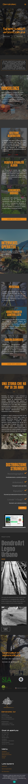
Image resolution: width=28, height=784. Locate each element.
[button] (25, 4)
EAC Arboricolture (5, 771)
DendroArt (4, 756)
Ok (14, 781)
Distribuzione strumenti (6, 754)
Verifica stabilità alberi (14, 163)
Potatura (14, 287)
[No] (25, 778)
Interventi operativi (5, 753)
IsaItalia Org (4, 766)
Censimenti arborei (14, 191)
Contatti (3, 757)
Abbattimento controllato (14, 313)
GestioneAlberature (14, 134)
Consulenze (4, 751)
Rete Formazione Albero (7, 768)
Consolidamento (14, 340)
